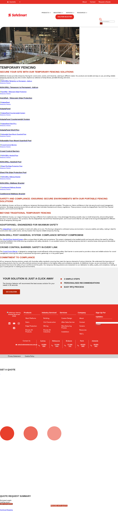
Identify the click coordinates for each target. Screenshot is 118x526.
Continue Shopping (6, 510)
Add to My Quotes (6, 504)
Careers (82, 326)
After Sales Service (67, 322)
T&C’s (81, 334)
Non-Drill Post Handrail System (13, 239)
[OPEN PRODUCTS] (50, 13)
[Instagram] (18, 323)
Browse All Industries (47, 331)
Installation (65, 332)
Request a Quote (105, 2)
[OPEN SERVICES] (73, 13)
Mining (45, 326)
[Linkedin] (9, 323)
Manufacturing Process (66, 327)
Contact (92, 2)
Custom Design (66, 318)
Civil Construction (49, 322)
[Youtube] (14, 323)
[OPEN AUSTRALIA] (20, 2)
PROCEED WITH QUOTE (59, 506)
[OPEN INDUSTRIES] (62, 13)
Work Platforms (30, 318)
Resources (82, 330)
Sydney (43, 341)
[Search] (101, 23)
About (84, 2)
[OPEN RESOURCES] (86, 13)
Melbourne (56, 341)
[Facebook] (14, 328)
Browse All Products (29, 331)
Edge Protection (31, 326)
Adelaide (95, 341)
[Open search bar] (100, 19)
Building (46, 318)
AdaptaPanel (7, 229)
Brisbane (69, 341)
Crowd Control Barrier (10, 251)
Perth (82, 341)
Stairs (27, 322)
